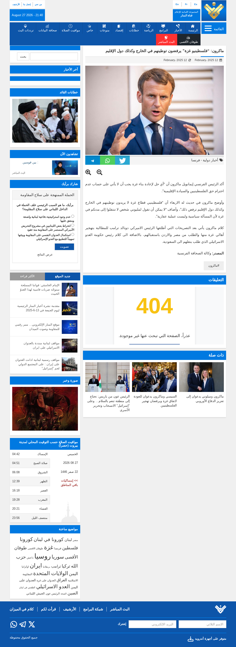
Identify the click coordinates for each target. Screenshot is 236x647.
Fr (186, 4)
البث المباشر (18, 172)
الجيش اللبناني (35, 593)
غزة (48, 547)
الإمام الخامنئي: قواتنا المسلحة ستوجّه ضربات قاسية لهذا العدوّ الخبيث (39, 289)
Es (195, 4)
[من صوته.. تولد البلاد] (45, 409)
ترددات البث (26, 30)
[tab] (45, 195)
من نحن (38, 4)
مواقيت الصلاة (71, 30)
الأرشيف (16, 4)
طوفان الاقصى (35, 548)
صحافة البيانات (47, 30)
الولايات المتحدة (50, 573)
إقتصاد (119, 30)
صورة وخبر (70, 380)
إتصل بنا (27, 4)
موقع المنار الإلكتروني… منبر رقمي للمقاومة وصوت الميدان (37, 327)
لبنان (68, 540)
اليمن (73, 573)
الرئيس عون (53, 593)
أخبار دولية (210, 160)
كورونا (26, 539)
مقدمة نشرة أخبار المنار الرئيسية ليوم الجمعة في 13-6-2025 (38, 308)
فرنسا (195, 160)
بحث (23, 56)
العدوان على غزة (46, 580)
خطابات (134, 30)
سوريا (58, 557)
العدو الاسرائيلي (53, 586)
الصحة (64, 593)
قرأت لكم (48, 609)
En (177, 4)
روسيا (42, 556)
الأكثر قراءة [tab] (27, 276)
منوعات (104, 30)
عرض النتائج (45, 254)
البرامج (163, 30)
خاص (90, 30)
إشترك (122, 624)
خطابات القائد (69, 92)
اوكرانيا (25, 566)
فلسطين (70, 547)
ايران (36, 565)
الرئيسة (193, 30)
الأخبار (178, 30)
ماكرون (213, 265)
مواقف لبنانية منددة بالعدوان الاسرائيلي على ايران (41, 345)
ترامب (56, 566)
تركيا (66, 566)
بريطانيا (46, 566)
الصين (73, 593)
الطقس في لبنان (27, 587)
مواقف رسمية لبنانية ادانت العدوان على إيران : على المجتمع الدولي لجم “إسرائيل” (37, 364)
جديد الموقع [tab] (62, 276)
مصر (75, 540)
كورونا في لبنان (49, 539)
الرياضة (148, 30)
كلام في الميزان (22, 609)
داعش (30, 557)
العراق (62, 580)
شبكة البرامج (93, 609)
